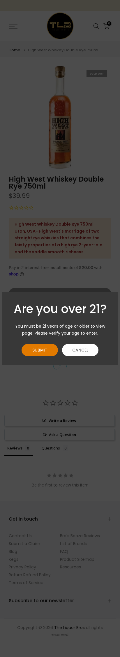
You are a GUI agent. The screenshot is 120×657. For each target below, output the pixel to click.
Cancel (80, 350)
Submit (39, 350)
